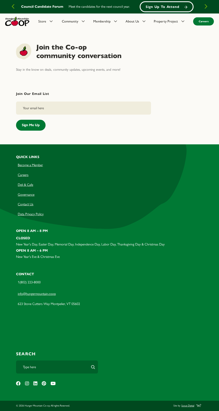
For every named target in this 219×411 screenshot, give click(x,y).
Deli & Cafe (25, 185)
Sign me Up (31, 125)
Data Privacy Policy (31, 214)
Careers (204, 21)
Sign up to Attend (162, 7)
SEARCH (26, 354)
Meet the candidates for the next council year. (99, 6)
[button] (47, 21)
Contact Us (25, 204)
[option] (109, 6)
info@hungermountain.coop (37, 294)
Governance (26, 195)
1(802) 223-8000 (29, 282)
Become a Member (30, 165)
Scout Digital (187, 405)
